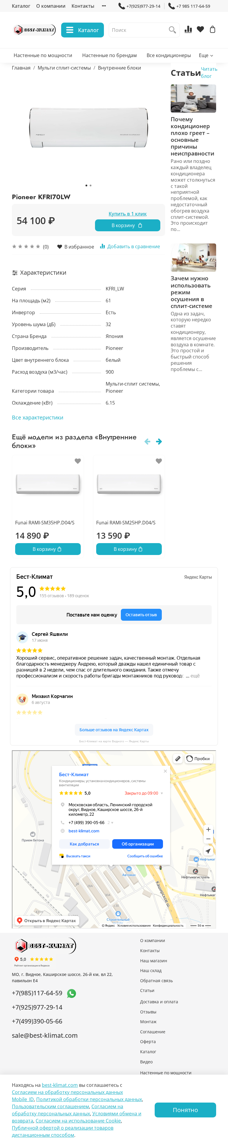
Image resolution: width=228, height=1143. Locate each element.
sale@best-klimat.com (45, 1035)
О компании (51, 6)
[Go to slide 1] (86, 185)
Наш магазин (153, 960)
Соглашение (152, 1031)
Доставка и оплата (159, 1001)
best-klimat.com (60, 1085)
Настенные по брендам (109, 55)
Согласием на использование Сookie (78, 1120)
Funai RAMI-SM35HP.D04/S (45, 522)
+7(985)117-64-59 (37, 993)
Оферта (148, 1041)
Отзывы (148, 1012)
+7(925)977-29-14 (143, 6)
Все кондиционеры (169, 55)
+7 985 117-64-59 (193, 6)
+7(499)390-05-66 (37, 1021)
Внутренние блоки (119, 68)
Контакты (83, 6)
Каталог (21, 6)
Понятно (185, 1110)
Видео (146, 1062)
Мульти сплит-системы (64, 68)
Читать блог (209, 72)
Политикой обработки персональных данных (89, 1099)
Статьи (147, 990)
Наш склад (151, 970)
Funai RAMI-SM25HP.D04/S (126, 522)
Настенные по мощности (43, 55)
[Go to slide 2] (90, 185)
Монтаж (148, 1021)
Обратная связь (156, 980)
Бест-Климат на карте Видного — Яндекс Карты (114, 741)
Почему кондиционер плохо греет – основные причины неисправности (192, 136)
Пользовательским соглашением (50, 1106)
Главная (21, 68)
